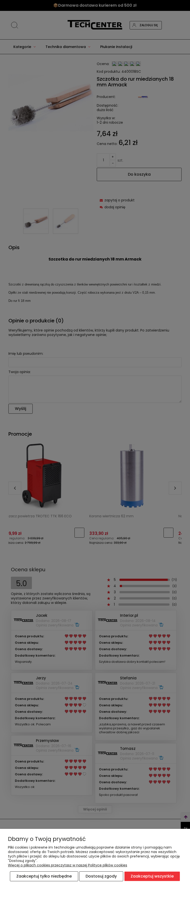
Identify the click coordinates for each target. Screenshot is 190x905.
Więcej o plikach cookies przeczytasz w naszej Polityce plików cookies (67, 865)
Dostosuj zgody (101, 876)
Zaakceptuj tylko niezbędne (44, 876)
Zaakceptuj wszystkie (152, 876)
